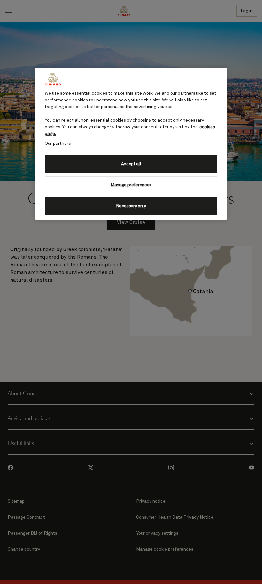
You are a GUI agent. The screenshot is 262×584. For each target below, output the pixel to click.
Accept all (131, 164)
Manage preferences (131, 185)
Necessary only (131, 206)
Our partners (58, 143)
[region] (131, 144)
